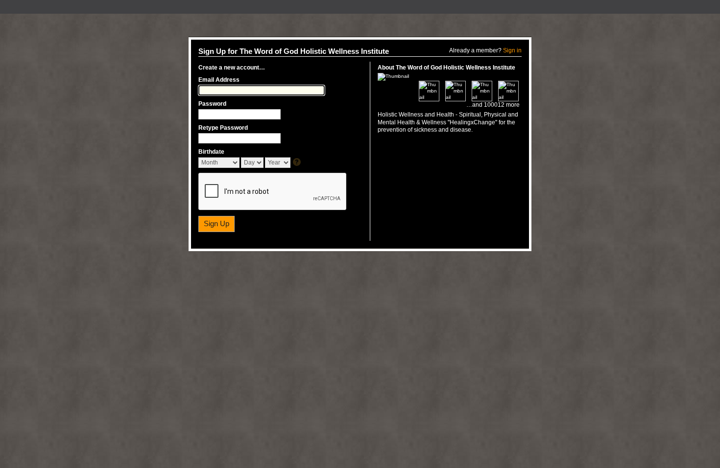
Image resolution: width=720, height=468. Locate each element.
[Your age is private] (297, 162)
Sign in (512, 50)
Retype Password (223, 127)
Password (212, 103)
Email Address (219, 79)
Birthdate (211, 151)
